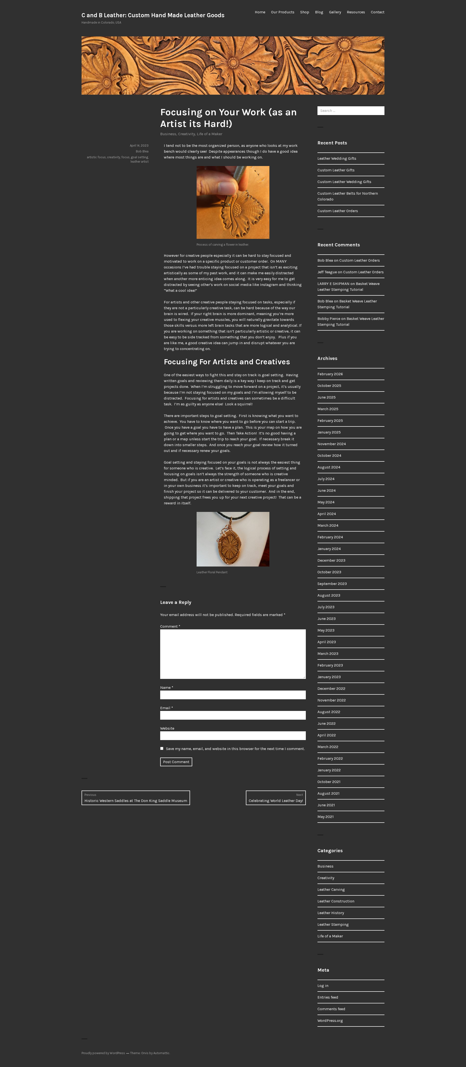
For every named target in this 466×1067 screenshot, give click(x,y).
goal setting (139, 157)
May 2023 (325, 630)
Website (167, 728)
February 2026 (330, 374)
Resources (356, 12)
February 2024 (330, 537)
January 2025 (329, 432)
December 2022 (331, 688)
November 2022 (331, 700)
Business (168, 134)
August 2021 (328, 793)
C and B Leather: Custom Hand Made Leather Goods (153, 15)
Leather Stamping (333, 924)
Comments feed (331, 1009)
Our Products (282, 12)
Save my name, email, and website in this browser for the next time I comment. (235, 748)
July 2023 (325, 607)
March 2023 (327, 653)
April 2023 (326, 642)
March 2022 (327, 746)
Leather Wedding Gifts (336, 158)
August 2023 (328, 595)
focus (125, 157)
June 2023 (326, 618)
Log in (322, 985)
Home (260, 12)
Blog (319, 12)
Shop (304, 12)
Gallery (335, 12)
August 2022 (328, 711)
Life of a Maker (209, 134)
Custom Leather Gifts (336, 170)
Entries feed (327, 997)
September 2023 (332, 583)
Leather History (330, 912)
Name (166, 687)
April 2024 (326, 513)
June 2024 (326, 490)
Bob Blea (142, 151)
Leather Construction (335, 901)
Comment (170, 626)
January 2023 (329, 677)
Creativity (186, 134)
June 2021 (326, 805)
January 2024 (329, 548)
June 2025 (326, 397)
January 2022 (329, 770)
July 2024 (325, 478)
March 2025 (327, 409)
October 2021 (329, 781)
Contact (377, 12)
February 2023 (330, 665)
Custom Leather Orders (337, 210)
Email (166, 708)
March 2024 (327, 525)
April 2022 (326, 735)
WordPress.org (330, 1020)
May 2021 (325, 816)
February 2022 (330, 758)
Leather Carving (331, 889)
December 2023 (331, 560)
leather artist (140, 161)
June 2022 (326, 723)
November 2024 (331, 444)
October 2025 (329, 385)
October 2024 (329, 455)
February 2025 (330, 420)
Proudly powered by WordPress (103, 1053)
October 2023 (329, 572)
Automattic (161, 1053)
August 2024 (328, 467)
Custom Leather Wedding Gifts (344, 181)
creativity (113, 157)
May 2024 (325, 502)
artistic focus (96, 157)
